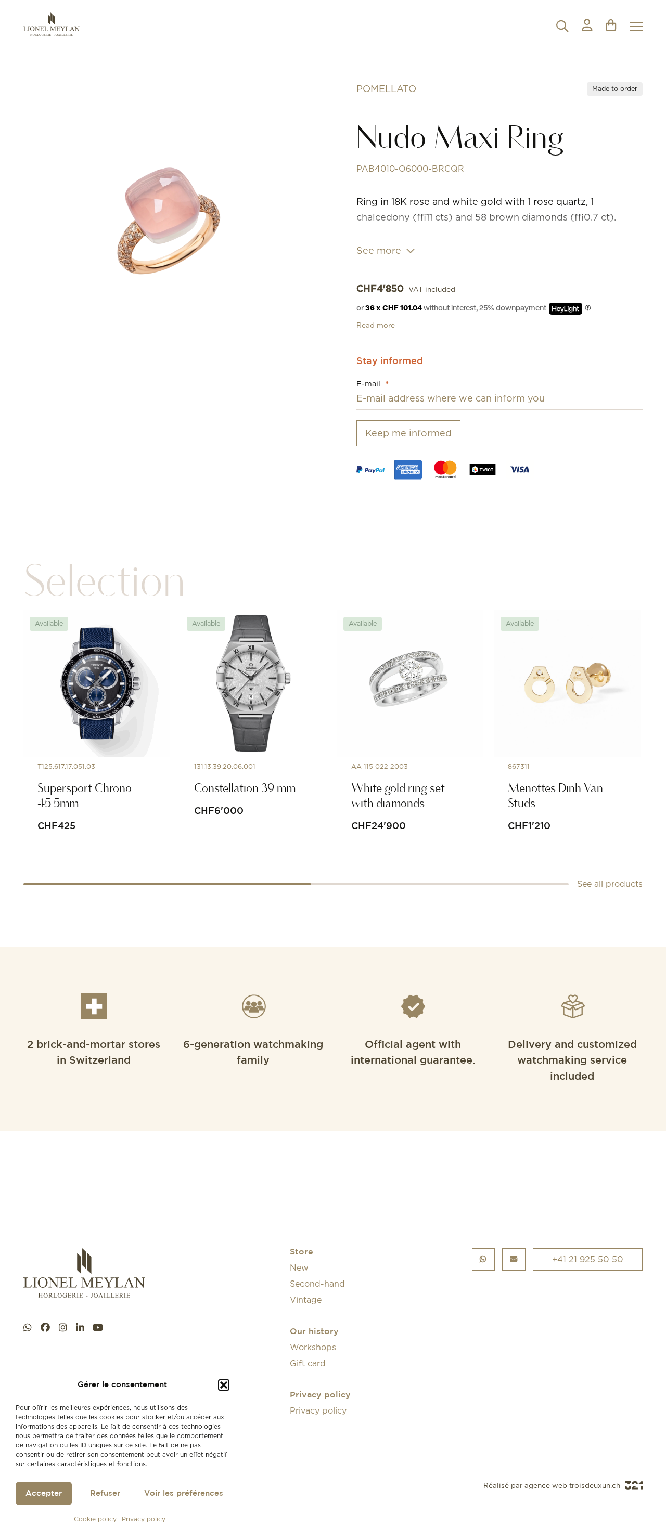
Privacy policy (143, 1519)
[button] (224, 1385)
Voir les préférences (183, 1493)
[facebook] (45, 1328)
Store (301, 1252)
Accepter (43, 1493)
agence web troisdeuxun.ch (573, 1485)
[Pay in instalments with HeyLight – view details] (588, 308)
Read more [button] (375, 325)
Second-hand (317, 1283)
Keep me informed (408, 433)
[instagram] (63, 1328)
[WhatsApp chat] (27, 1328)
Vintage (306, 1299)
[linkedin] (80, 1328)
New (299, 1267)
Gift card (308, 1363)
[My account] (587, 26)
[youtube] (98, 1328)
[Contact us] (514, 1259)
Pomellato (386, 89)
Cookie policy (95, 1519)
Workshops (313, 1347)
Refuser (105, 1493)
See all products (610, 883)
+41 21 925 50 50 (587, 1259)
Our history (314, 1332)
